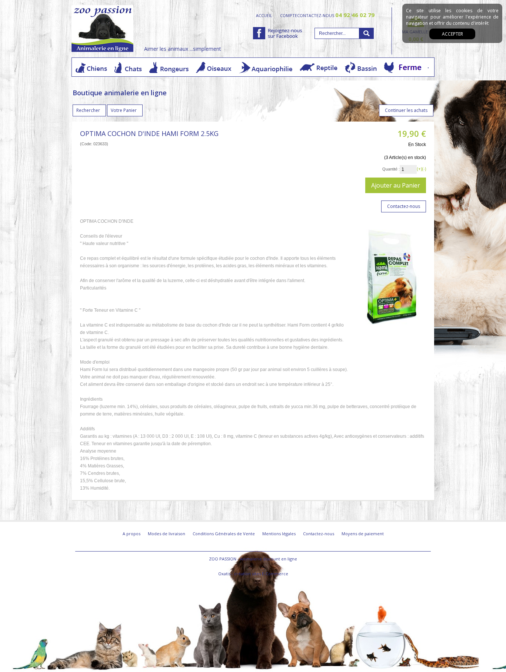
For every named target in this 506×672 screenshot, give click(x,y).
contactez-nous (335, 15)
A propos (131, 533)
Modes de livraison (166, 533)
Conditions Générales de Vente (224, 533)
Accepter (452, 34)
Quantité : (391, 169)
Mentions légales (279, 533)
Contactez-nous (318, 533)
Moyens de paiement (363, 533)
